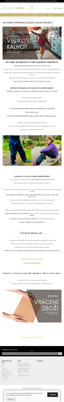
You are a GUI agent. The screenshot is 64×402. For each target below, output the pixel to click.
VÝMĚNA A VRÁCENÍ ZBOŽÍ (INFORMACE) (7, 375)
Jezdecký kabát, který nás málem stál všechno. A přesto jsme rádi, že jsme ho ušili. (24, 370)
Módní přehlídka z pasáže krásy (24, 375)
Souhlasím (52, 395)
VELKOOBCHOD (5, 378)
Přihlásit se (60, 353)
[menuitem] (14, 15)
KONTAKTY (4, 369)
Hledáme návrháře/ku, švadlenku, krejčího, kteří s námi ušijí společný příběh (24, 365)
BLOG (3, 365)
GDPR (3, 367)
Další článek (38, 337)
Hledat (13, 8)
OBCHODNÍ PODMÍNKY (7, 372)
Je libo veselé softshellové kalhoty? (32, 259)
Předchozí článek (27, 337)
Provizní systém (5, 380)
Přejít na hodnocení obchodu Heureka (32, 388)
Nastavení (11, 399)
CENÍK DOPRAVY (5, 370)
